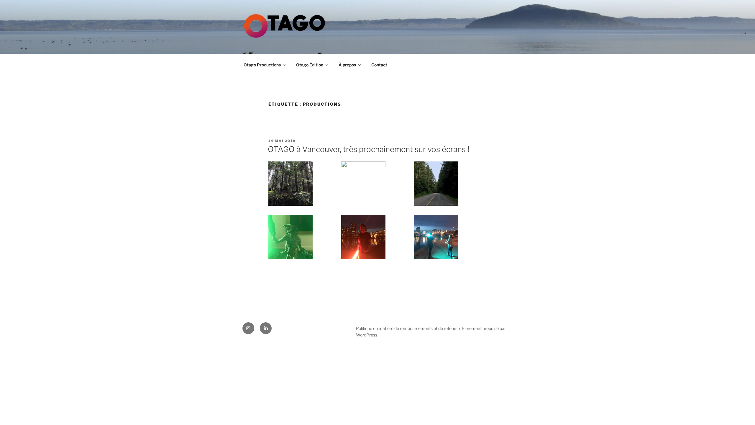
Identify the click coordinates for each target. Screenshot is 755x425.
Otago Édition (309, 64)
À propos (347, 64)
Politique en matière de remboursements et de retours (406, 328)
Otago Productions (262, 64)
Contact (379, 64)
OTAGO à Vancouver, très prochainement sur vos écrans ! (368, 149)
